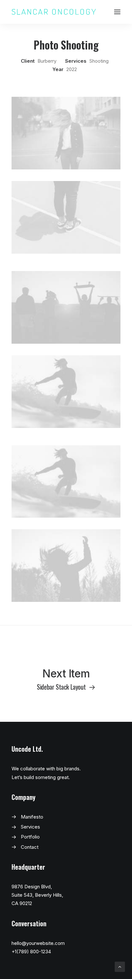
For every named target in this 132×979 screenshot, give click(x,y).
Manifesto (32, 817)
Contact (29, 847)
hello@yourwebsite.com (38, 943)
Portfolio (30, 837)
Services (30, 827)
